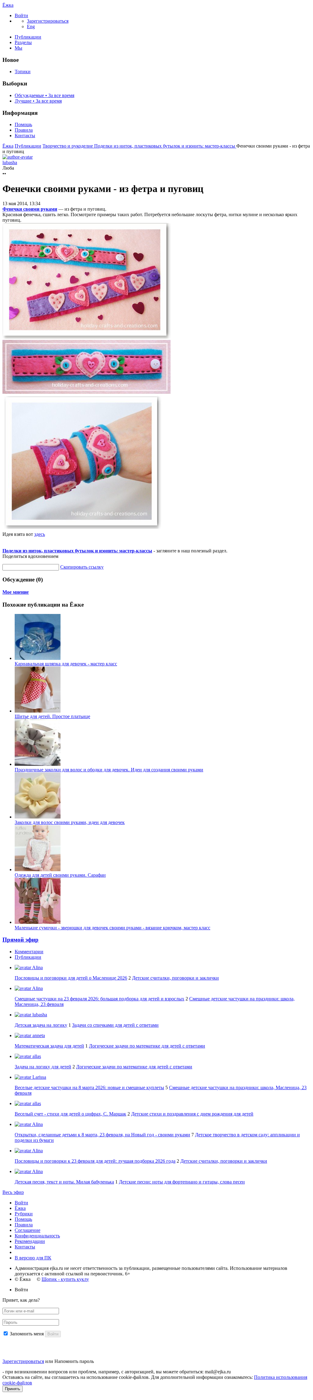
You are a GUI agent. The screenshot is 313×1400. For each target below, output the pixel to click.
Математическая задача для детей (49, 1045)
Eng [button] (31, 26)
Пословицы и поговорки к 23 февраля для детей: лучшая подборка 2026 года (95, 1161)
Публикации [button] (28, 957)
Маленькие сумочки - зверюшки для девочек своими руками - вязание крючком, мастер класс (112, 927)
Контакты (25, 135)
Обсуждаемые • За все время (44, 95)
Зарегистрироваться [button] (47, 21)
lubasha (39, 1014)
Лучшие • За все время (38, 100)
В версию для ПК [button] (33, 1257)
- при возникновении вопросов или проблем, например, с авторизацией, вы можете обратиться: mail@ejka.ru (116, 1371)
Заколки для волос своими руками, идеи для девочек (70, 822)
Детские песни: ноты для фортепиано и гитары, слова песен (182, 1181)
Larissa (38, 1077)
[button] (21, 15)
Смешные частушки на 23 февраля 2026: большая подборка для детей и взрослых (99, 998)
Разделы (23, 42)
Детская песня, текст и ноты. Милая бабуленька (64, 1181)
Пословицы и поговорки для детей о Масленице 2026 (71, 977)
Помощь (23, 124)
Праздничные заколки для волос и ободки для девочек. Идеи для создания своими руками (109, 769)
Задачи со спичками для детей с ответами (115, 1025)
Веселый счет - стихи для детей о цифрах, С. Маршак (70, 1113)
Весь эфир (13, 1192)
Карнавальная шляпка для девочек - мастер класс (66, 663)
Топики (23, 71)
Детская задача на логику (41, 1025)
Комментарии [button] (29, 951)
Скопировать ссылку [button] (82, 567)
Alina (37, 967)
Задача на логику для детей (43, 1066)
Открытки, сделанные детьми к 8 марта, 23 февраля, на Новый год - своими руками (102, 1134)
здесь (39, 534)
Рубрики (24, 1213)
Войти (21, 1202)
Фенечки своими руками (29, 209)
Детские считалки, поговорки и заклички (175, 977)
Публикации (28, 37)
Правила (24, 130)
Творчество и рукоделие (68, 146)
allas (36, 1056)
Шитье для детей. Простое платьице (52, 716)
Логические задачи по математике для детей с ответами (147, 1045)
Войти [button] (21, 1289)
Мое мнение (15, 592)
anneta (38, 1035)
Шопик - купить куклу (65, 1279)
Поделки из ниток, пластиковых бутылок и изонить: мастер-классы (165, 146)
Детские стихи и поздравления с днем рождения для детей (192, 1113)
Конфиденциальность (37, 1235)
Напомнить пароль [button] (74, 1361)
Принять (12, 1389)
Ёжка (7, 5)
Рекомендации (30, 1241)
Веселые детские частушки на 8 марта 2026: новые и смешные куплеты (89, 1087)
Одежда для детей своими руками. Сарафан (60, 875)
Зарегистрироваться (23, 1361)
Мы (18, 48)
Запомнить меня (27, 1333)
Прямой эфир (20, 939)
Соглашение (27, 1230)
